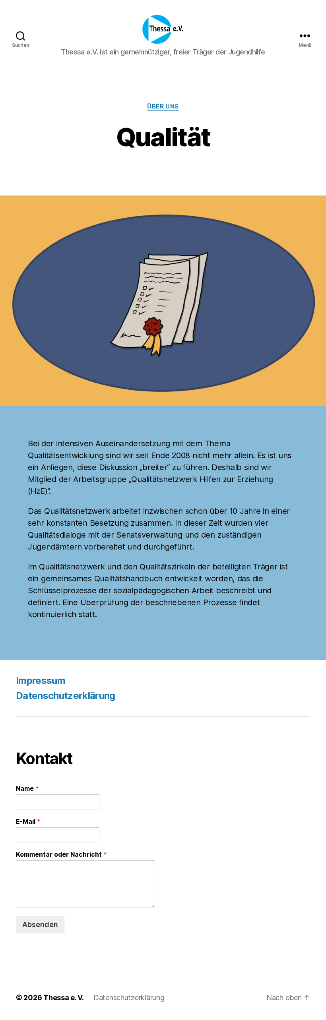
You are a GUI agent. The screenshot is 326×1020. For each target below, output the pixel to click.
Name (27, 788)
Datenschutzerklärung (65, 695)
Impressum (40, 680)
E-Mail (28, 821)
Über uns (163, 106)
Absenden (40, 924)
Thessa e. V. (63, 997)
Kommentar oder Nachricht (61, 854)
